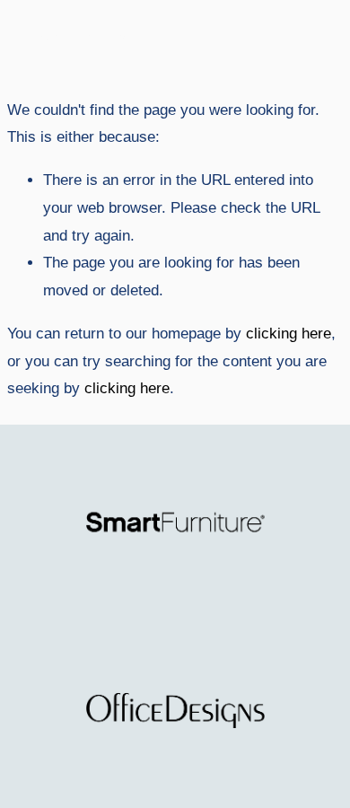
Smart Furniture (75, 37)
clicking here (288, 333)
